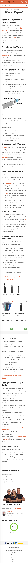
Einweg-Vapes (6, 55)
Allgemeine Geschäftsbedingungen (14, 550)
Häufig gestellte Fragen (8, 474)
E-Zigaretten (18, 437)
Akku (5, 148)
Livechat (10, 512)
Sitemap (14, 562)
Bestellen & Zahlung (7, 479)
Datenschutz (14, 552)
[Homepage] (14, 2)
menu (5, 2)
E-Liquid (14, 38)
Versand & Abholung (7, 477)
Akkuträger (5, 157)
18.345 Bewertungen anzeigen (14, 533)
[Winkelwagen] (25, 2)
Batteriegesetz (14, 557)
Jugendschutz (14, 559)
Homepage (10, 9)
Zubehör (6, 439)
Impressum (14, 555)
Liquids (24, 437)
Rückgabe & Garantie (7, 482)
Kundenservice (6, 457)
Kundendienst (17, 508)
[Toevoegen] (11, 329)
